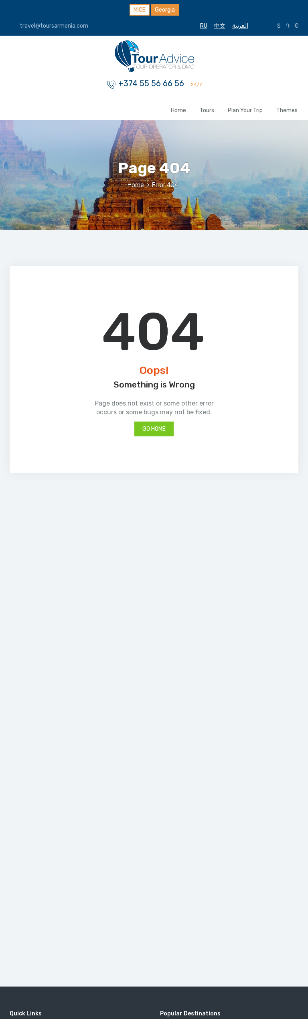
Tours (207, 110)
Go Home (154, 429)
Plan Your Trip (245, 110)
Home (178, 110)
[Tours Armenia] (154, 55)
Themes (287, 110)
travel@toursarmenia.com (53, 25)
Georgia (165, 9)
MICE (140, 9)
